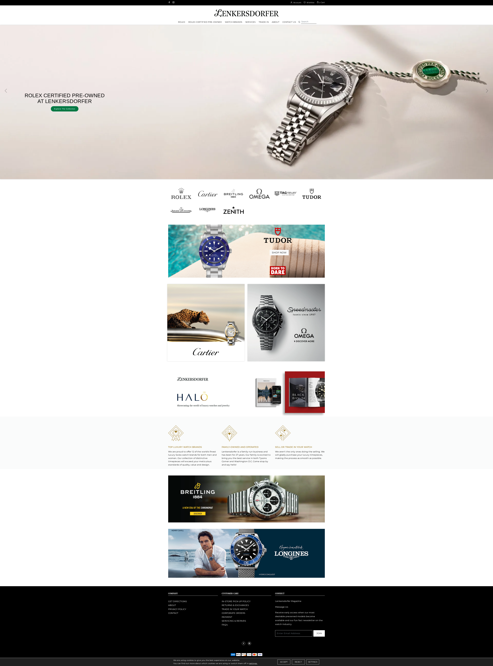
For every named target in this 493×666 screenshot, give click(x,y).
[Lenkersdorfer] (246, 13)
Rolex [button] (181, 22)
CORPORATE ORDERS (233, 613)
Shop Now (279, 252)
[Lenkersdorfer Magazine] (246, 392)
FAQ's (225, 625)
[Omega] (259, 193)
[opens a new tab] (169, 2)
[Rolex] (481, 12)
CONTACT (173, 613)
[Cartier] (207, 193)
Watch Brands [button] (233, 22)
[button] (299, 22)
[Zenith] (233, 210)
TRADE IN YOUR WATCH (235, 609)
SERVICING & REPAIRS (234, 621)
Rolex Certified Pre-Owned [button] (205, 22)
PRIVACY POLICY (177, 609)
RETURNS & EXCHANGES (235, 605)
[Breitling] (233, 193)
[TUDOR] (312, 193)
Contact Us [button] (289, 22)
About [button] (275, 22)
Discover (387, 106)
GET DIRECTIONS (177, 601)
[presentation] (6, 91)
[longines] (246, 553)
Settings (312, 662)
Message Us (281, 607)
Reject (298, 662)
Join (319, 633)
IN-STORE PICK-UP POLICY (236, 601)
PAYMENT (227, 617)
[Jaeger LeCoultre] (181, 210)
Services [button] (250, 22)
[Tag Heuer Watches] (286, 193)
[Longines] (207, 210)
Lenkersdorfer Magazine (288, 601)
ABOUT (172, 605)
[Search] (308, 22)
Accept (284, 662)
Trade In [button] (264, 22)
